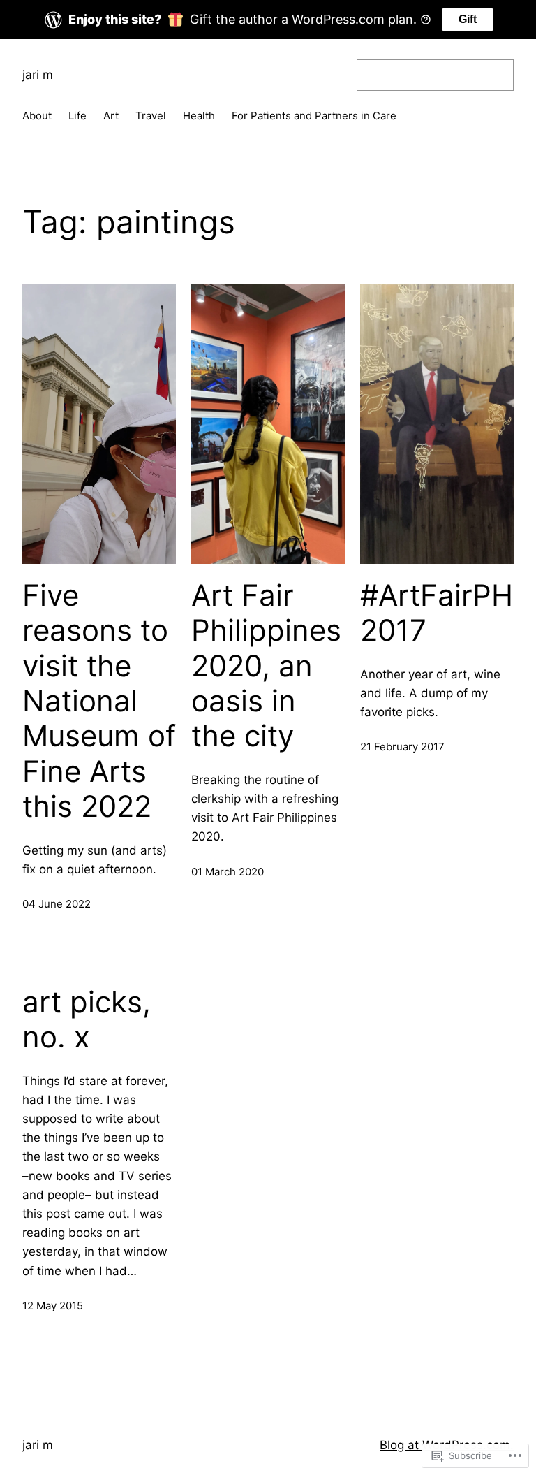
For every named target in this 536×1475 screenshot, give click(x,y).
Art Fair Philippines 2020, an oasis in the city (266, 666)
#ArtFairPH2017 (436, 613)
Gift (468, 19)
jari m (37, 75)
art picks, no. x (86, 1019)
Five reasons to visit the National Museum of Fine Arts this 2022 (99, 701)
